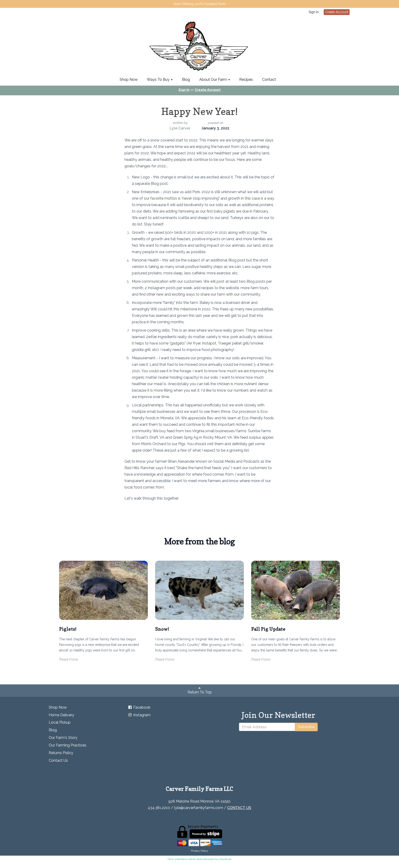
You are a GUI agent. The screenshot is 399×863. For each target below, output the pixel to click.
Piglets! (67, 629)
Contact (269, 79)
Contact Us (58, 760)
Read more (68, 659)
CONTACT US (239, 808)
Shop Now (129, 79)
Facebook (141, 707)
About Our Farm (213, 79)
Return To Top (199, 692)
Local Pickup (60, 722)
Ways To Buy (158, 79)
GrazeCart (225, 859)
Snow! (162, 629)
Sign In (314, 12)
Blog (186, 79)
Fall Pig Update (268, 629)
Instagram (141, 715)
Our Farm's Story (63, 737)
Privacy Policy (199, 850)
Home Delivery (61, 715)
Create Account (336, 12)
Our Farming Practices (67, 745)
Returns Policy (61, 753)
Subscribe (306, 727)
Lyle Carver (180, 128)
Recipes (246, 79)
